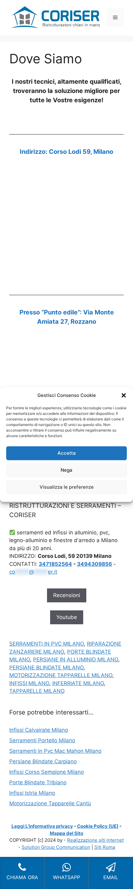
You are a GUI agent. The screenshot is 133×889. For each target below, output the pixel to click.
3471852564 (55, 564)
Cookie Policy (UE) (97, 826)
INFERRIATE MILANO (78, 683)
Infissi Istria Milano (32, 793)
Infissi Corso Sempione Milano (46, 772)
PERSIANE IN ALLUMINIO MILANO (75, 659)
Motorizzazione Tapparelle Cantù (50, 803)
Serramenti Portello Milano (42, 740)
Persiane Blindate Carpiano (43, 761)
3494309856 (94, 564)
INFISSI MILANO (29, 683)
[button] (124, 395)
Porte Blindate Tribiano (37, 782)
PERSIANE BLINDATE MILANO (46, 667)
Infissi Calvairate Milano (38, 730)
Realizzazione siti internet (95, 840)
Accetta (67, 453)
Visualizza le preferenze (67, 487)
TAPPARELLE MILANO (37, 691)
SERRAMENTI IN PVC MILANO (46, 644)
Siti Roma (104, 847)
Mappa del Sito (66, 833)
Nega (66, 470)
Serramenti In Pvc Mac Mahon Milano (55, 751)
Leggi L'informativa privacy (42, 826)
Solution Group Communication (56, 847)
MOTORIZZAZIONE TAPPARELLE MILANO (60, 675)
